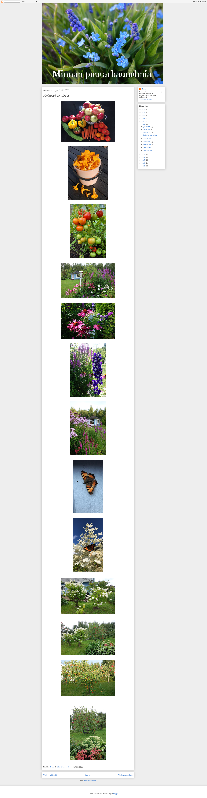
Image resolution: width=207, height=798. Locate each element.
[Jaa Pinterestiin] (82, 767)
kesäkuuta (147, 142)
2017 (144, 160)
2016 (144, 163)
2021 (144, 121)
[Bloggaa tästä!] (76, 767)
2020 (144, 124)
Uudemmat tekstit (50, 775)
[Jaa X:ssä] (78, 767)
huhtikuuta (147, 147)
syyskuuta (147, 132)
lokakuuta (147, 129)
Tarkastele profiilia (145, 99)
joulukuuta (147, 127)
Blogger (115, 794)
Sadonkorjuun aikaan (56, 96)
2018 (144, 157)
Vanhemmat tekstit (125, 775)
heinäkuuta (147, 139)
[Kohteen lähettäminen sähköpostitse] (74, 767)
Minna (143, 89)
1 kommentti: (65, 767)
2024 (144, 112)
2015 (144, 166)
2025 (144, 109)
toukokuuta (147, 144)
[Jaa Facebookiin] (80, 767)
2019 (144, 154)
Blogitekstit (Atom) (90, 780)
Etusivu (87, 775)
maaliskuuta (147, 150)
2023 (144, 115)
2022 (144, 118)
